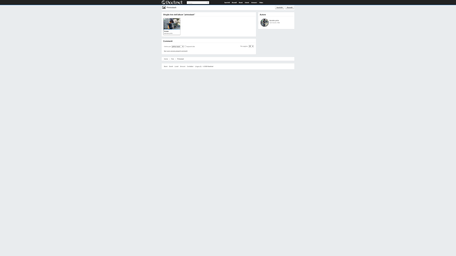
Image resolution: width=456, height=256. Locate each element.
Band (165, 66)
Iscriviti (227, 2)
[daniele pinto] (265, 26)
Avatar (166, 31)
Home (166, 59)
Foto (172, 59)
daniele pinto (168, 33)
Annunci (182, 66)
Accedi (234, 2)
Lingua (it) (198, 66)
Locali (176, 66)
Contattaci (190, 66)
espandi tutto (191, 46)
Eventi (171, 66)
